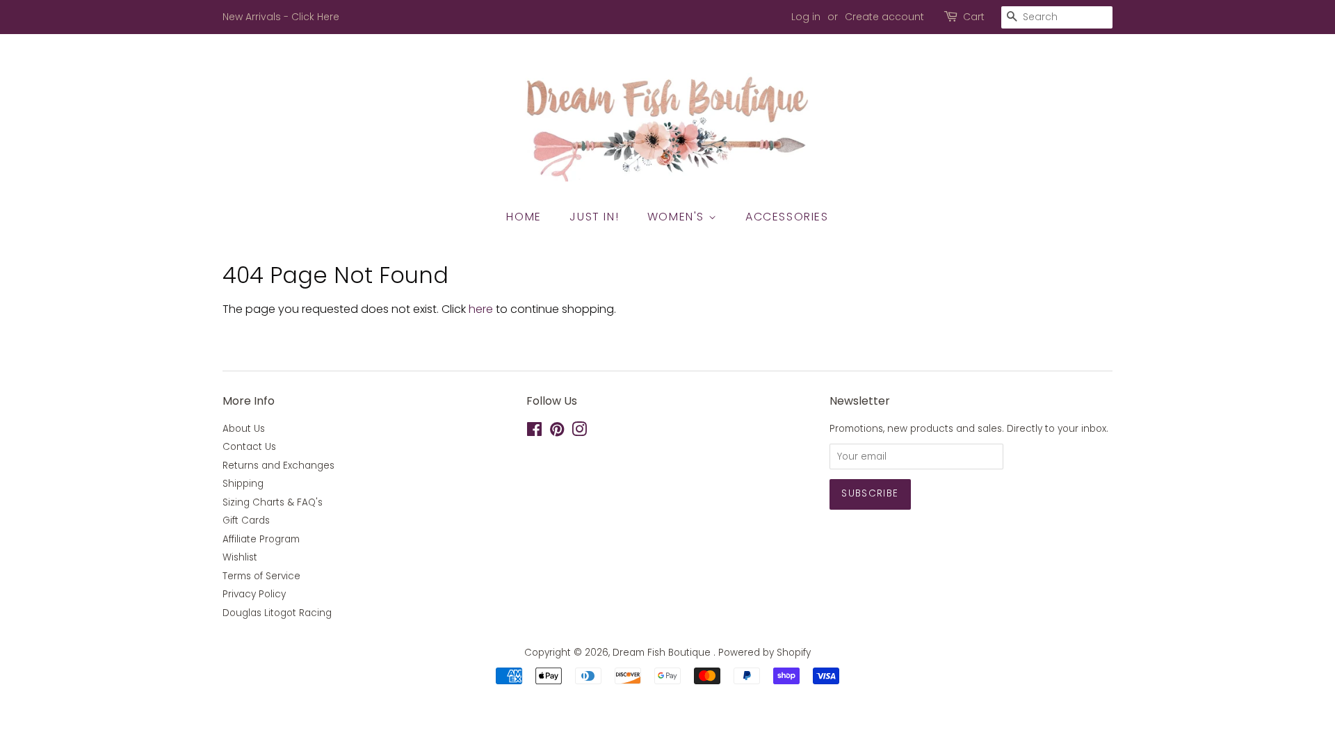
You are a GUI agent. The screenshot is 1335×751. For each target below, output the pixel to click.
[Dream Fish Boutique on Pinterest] (557, 432)
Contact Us (249, 446)
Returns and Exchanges (278, 465)
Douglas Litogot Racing (277, 613)
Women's (678, 217)
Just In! (594, 217)
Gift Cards (246, 520)
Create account (884, 17)
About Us (243, 428)
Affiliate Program (261, 539)
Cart (974, 17)
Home (523, 217)
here (481, 309)
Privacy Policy (254, 594)
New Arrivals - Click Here (280, 17)
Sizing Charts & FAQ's (272, 502)
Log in (805, 17)
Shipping (243, 483)
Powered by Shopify (764, 652)
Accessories (787, 217)
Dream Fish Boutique (663, 652)
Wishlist (239, 557)
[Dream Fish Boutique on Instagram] (579, 432)
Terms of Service (261, 576)
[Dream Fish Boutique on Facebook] (534, 432)
